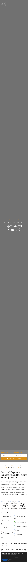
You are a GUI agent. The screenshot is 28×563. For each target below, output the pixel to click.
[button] (25, 4)
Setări (10, 559)
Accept (5, 559)
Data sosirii (4, 452)
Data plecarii (18, 452)
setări (16, 557)
